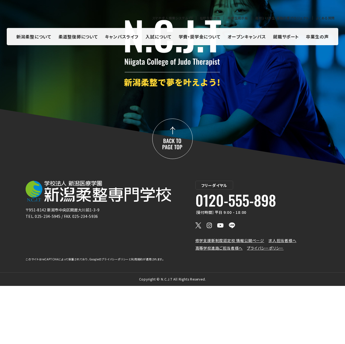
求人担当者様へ (282, 240)
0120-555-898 (235, 200)
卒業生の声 (317, 36)
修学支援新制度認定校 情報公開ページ (229, 240)
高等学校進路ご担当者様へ (219, 248)
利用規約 (137, 259)
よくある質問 (325, 18)
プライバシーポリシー (265, 248)
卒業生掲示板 (237, 18)
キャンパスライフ (121, 36)
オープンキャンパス (246, 36)
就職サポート (286, 36)
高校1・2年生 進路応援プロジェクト (282, 18)
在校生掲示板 (210, 18)
